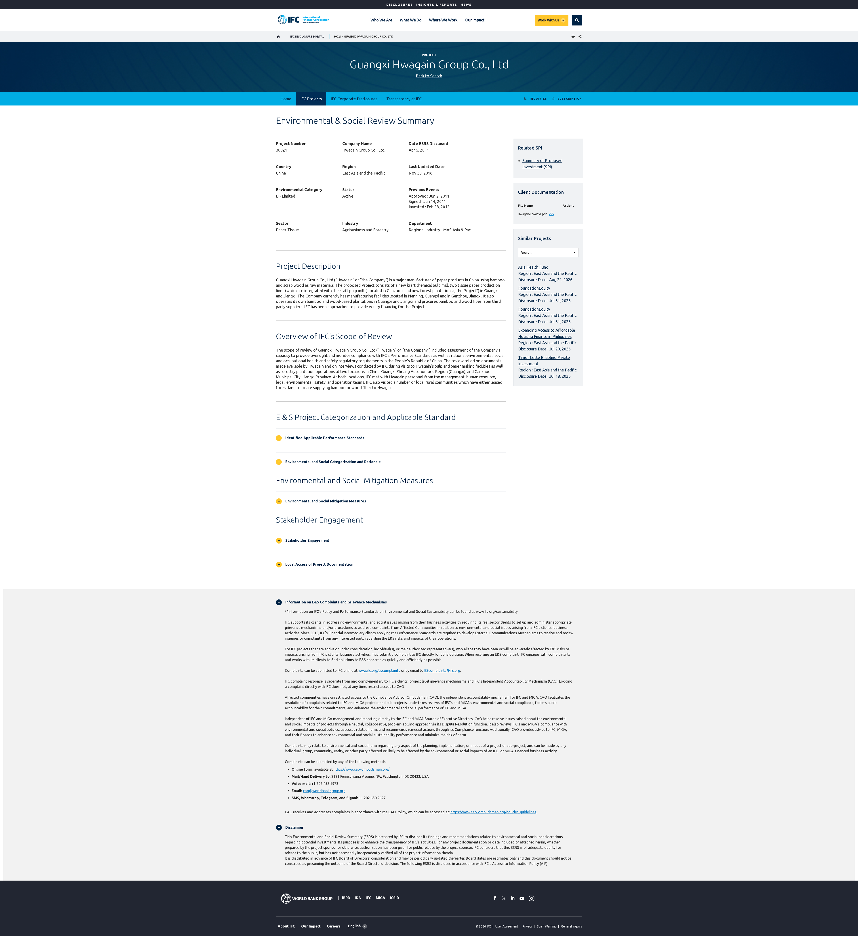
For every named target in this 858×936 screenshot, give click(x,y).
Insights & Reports (436, 4)
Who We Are (381, 20)
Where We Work (443, 20)
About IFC (286, 926)
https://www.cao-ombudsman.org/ (361, 769)
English (354, 926)
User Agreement (506, 926)
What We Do (410, 20)
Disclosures (399, 4)
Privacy (527, 926)
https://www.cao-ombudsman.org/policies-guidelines (493, 812)
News (466, 4)
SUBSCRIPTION (569, 98)
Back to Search (429, 76)
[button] (577, 20)
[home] (278, 36)
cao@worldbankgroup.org (324, 791)
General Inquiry (571, 926)
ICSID (394, 898)
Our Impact (474, 20)
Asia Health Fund (533, 267)
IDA (358, 898)
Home (285, 99)
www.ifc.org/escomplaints (379, 670)
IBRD (346, 898)
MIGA (380, 898)
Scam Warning (547, 926)
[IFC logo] (303, 19)
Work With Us (548, 20)
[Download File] (551, 214)
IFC (368, 898)
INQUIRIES (538, 98)
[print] (572, 36)
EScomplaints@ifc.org (442, 670)
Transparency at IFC (404, 99)
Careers (334, 926)
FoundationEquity (534, 288)
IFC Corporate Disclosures (354, 99)
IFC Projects (311, 99)
